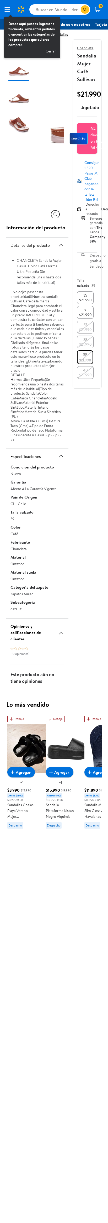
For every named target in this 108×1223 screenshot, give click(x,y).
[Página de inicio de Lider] (21, 9)
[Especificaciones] (61, 456)
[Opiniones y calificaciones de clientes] (61, 631)
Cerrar (51, 51)
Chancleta (85, 48)
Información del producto (35, 227)
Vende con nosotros (71, 24)
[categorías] (85, 9)
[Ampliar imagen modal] (55, 214)
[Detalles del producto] (61, 245)
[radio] (85, 297)
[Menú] (8, 9)
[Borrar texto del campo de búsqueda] (76, 9)
